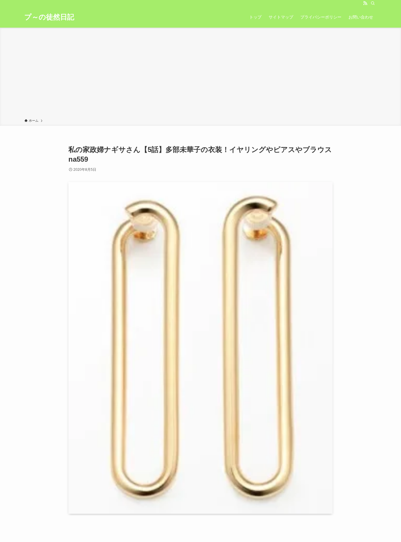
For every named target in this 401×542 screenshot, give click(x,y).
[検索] (373, 3)
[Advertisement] (200, 74)
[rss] (365, 3)
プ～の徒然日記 (49, 17)
